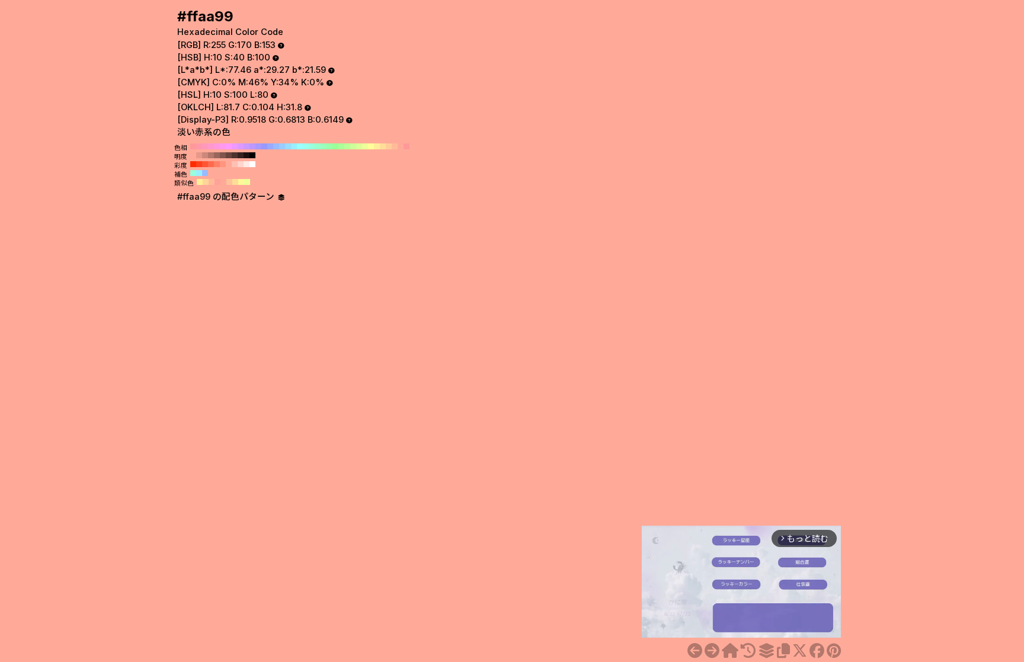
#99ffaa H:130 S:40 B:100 (329, 146)
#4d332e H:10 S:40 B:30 (235, 155)
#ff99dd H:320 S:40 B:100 (217, 146)
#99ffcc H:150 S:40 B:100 (318, 146)
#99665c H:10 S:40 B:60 (217, 155)
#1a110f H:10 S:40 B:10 (246, 155)
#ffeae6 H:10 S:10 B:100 (246, 164)
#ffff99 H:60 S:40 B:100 (371, 146)
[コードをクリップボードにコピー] (783, 651)
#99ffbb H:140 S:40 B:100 (324, 146)
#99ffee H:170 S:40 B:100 (306, 146)
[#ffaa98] (694, 651)
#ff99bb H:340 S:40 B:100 (205, 146)
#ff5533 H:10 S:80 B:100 (205, 164)
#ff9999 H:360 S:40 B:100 (193, 146)
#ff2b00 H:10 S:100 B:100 (193, 164)
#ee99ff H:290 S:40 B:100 (235, 146)
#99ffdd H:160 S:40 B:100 (312, 146)
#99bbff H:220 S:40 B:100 (276, 146)
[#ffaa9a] (712, 651)
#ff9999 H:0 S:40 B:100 (406, 146)
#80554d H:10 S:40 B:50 (223, 155)
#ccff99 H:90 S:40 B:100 (353, 146)
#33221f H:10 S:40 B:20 (241, 155)
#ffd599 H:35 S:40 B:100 (206, 182)
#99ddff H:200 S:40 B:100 (288, 146)
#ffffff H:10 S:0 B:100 (252, 164)
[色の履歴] (748, 651)
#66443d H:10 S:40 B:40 (229, 155)
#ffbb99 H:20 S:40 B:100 (395, 146)
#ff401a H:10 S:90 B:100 (199, 164)
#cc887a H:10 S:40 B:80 (205, 155)
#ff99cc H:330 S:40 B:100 (211, 146)
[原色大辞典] (730, 651)
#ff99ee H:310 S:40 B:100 (223, 146)
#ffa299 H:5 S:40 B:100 (217, 182)
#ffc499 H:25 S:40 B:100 (229, 182)
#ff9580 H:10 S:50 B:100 (223, 164)
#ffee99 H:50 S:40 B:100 (377, 146)
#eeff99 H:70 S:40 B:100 (365, 146)
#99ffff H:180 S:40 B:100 (300, 146)
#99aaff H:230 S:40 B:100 (270, 146)
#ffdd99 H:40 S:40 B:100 (383, 146)
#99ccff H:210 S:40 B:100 (282, 146)
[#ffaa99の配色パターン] (766, 651)
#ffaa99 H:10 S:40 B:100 (401, 146)
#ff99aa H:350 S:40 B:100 (199, 146)
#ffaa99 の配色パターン (227, 196)
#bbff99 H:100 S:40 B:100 (347, 146)
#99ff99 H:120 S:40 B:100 (335, 146)
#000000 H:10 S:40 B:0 (252, 155)
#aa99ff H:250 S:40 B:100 (258, 146)
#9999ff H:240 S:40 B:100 (264, 146)
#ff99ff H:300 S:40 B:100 (229, 146)
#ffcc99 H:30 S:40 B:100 (389, 146)
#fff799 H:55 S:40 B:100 (241, 182)
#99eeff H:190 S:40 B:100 (294, 146)
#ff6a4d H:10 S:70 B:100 (211, 164)
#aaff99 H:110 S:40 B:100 (341, 146)
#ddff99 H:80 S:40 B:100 (359, 146)
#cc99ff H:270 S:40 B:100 (246, 146)
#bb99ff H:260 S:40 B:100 (252, 146)
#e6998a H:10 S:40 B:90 (199, 155)
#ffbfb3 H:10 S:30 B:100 (235, 164)
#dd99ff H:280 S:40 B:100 (241, 146)
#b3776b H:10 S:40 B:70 (211, 155)
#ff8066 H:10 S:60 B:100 (217, 164)
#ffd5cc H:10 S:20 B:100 (241, 164)
